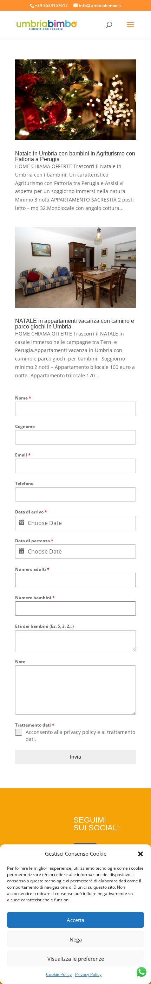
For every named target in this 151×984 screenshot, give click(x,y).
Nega (76, 939)
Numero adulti (32, 569)
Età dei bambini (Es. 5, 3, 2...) (44, 626)
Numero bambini (35, 598)
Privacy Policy (88, 974)
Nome (23, 398)
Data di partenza (34, 541)
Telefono (24, 483)
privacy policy (80, 732)
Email (23, 455)
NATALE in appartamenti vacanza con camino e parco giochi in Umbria (74, 324)
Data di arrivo (31, 512)
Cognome (25, 426)
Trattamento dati (34, 725)
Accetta (75, 920)
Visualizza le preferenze (75, 958)
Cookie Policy (59, 974)
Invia (75, 756)
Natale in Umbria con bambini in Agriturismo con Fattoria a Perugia (75, 156)
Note (20, 662)
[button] (140, 853)
